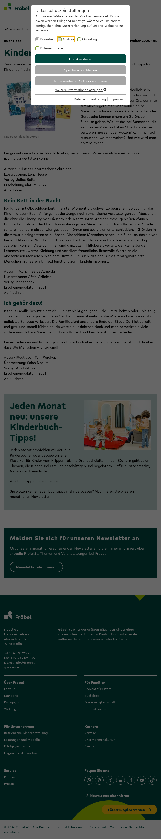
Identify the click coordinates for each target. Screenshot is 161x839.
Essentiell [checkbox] (47, 39)
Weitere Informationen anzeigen (79, 90)
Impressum (117, 99)
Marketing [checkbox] (89, 39)
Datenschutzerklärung (90, 99)
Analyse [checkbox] (68, 39)
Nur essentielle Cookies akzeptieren (80, 81)
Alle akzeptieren (80, 59)
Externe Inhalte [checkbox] (51, 48)
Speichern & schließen (80, 70)
